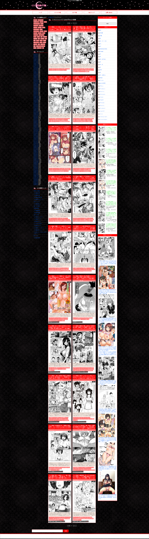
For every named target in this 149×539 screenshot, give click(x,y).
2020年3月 (35, 155)
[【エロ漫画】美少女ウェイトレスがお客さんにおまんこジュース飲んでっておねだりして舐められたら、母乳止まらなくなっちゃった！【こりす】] (60, 147)
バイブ (74, 219)
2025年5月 (35, 74)
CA (100, 43)
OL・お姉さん (103, 75)
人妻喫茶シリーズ (76, 322)
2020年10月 (36, 146)
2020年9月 (35, 147)
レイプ (35, 36)
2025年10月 (36, 67)
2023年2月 (35, 109)
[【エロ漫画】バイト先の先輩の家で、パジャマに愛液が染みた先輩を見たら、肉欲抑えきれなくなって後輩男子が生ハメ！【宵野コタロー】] (84, 97)
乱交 (41, 36)
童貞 (39, 44)
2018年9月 (35, 179)
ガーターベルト (52, 418)
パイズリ (35, 33)
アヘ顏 (42, 23)
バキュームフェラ (84, 369)
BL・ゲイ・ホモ (103, 41)
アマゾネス (102, 102)
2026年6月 (35, 56)
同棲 (61, 121)
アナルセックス (37, 23)
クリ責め (39, 27)
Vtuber (101, 77)
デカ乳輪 (62, 120)
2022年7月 (35, 118)
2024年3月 (35, 92)
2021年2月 (35, 141)
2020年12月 (36, 143)
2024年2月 (35, 93)
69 (49, 218)
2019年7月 (35, 166)
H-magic (101, 51)
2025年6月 (35, 72)
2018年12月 (36, 175)
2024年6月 (35, 88)
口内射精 (42, 38)
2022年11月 (36, 113)
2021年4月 (35, 138)
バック (45, 31)
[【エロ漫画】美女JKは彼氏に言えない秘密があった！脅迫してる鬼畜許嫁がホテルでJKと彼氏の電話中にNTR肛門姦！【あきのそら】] (106, 471)
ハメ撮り (51, 121)
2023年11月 (36, 97)
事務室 (50, 320)
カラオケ (85, 517)
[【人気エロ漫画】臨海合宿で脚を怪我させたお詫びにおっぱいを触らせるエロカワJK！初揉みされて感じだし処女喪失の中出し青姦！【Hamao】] (106, 266)
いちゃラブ (102, 111)
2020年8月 (35, 149)
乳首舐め (45, 36)
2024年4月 (35, 91)
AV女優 (101, 32)
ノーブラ (41, 31)
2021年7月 (35, 134)
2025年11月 (36, 66)
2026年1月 (35, 63)
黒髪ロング (39, 47)
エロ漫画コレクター (38, 217)
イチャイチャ (60, 118)
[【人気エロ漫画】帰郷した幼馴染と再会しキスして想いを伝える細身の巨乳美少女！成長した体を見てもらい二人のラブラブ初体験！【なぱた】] (106, 357)
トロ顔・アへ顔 (66, 68)
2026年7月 (35, 55)
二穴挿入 (75, 370)
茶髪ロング (43, 44)
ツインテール (87, 417)
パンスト (56, 319)
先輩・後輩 (75, 120)
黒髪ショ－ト (60, 520)
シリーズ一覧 (57, 12)
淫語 (86, 171)
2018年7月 (35, 182)
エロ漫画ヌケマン (38, 225)
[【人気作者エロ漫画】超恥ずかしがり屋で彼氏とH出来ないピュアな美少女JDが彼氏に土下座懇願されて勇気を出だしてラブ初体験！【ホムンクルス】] (106, 414)
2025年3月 (35, 76)
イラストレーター (103, 116)
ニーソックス (36, 31)
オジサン (81, 417)
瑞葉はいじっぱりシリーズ (78, 421)
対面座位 (64, 121)
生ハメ (41, 42)
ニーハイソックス (57, 169)
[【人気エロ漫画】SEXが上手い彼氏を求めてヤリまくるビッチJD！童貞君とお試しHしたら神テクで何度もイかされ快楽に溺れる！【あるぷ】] (106, 237)
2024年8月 (35, 85)
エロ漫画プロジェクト (39, 199)
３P (43, 47)
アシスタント (102, 88)
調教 (34, 46)
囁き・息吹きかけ (88, 120)
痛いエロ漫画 (37, 206)
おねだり (69, 168)
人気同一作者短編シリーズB (79, 372)
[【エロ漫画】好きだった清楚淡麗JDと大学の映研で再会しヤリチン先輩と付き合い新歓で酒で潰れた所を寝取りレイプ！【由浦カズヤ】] (106, 442)
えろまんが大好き (38, 223)
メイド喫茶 (91, 418)
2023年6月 (35, 104)
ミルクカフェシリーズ (53, 371)
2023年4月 (35, 106)
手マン (41, 40)
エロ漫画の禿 (37, 193)
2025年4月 (35, 75)
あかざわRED (102, 83)
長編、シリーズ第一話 (40, 46)
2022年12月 (36, 112)
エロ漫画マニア (37, 219)
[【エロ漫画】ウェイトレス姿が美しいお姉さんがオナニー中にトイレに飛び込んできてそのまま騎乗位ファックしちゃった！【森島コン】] (84, 147)
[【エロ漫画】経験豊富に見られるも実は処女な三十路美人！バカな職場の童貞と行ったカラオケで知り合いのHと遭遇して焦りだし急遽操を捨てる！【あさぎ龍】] (84, 496)
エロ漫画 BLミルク (38, 230)
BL (100, 38)
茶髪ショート (59, 320)
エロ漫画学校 (37, 210)
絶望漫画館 (36, 208)
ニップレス (75, 468)
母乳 (60, 171)
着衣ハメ (35, 44)
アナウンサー (102, 94)
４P (76, 218)
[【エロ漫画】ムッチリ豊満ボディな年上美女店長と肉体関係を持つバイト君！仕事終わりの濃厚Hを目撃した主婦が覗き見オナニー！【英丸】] (60, 297)
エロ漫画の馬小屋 (38, 197)
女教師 (58, 380)
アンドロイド (102, 108)
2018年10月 (36, 178)
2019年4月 (35, 170)
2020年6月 (35, 151)
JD (100, 56)
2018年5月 (35, 184)
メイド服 (83, 219)
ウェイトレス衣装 (59, 318)
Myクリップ (92, 12)
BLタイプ (36, 235)
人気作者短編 (81, 370)
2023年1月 (35, 110)
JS (100, 67)
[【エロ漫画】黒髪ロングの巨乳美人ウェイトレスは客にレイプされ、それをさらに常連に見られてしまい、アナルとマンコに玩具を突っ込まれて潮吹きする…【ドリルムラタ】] (84, 197)
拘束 (90, 270)
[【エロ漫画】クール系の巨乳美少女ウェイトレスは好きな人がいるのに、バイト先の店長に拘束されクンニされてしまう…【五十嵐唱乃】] (84, 247)
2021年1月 (35, 142)
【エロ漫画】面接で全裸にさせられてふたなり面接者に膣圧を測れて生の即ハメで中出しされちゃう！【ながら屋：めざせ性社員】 (111, 162)
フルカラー (36, 34)
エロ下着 (66, 318)
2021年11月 (36, 129)
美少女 (56, 131)
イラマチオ (41, 25)
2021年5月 (35, 137)
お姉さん (81, 131)
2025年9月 (35, 68)
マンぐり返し (41, 34)
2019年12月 (36, 159)
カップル (57, 467)
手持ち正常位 (67, 221)
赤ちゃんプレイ (81, 71)
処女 (39, 38)
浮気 (91, 318)
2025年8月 (35, 70)
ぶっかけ (41, 21)
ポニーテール (62, 367)
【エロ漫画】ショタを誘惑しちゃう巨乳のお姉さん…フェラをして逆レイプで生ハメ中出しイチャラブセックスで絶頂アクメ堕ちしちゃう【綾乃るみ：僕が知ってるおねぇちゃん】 (111, 174)
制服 (50, 171)
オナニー (35, 27)
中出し (38, 36)
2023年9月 (35, 100)
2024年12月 (36, 80)
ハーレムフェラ (87, 468)
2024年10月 (36, 83)
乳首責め (35, 38)
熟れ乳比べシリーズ (53, 322)
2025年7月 (35, 71)
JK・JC (101, 64)
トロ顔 (41, 29)
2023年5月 (35, 105)
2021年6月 (35, 136)
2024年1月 (35, 95)
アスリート (102, 91)
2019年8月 (35, 165)
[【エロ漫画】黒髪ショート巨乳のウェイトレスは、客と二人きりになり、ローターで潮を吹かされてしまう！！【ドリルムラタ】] (60, 247)
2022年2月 (35, 125)
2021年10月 (36, 130)
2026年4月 (35, 59)
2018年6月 (35, 183)
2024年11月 (36, 81)
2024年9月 (35, 84)
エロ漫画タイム (37, 221)
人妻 (56, 280)
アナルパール (81, 218)
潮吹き (82, 121)
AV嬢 (101, 35)
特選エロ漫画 (37, 190)
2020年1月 (35, 158)
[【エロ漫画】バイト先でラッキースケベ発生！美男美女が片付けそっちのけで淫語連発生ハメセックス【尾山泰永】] (60, 197)
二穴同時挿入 (76, 221)
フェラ (43, 33)
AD (100, 30)
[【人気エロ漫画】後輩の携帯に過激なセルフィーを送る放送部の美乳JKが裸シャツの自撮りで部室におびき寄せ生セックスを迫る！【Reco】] (106, 294)
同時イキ (81, 120)
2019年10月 (36, 162)
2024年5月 (35, 89)
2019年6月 (35, 167)
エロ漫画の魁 (37, 195)
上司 (66, 319)
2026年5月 (35, 58)
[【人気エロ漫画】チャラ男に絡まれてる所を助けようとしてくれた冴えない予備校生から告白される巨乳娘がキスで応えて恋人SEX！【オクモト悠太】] (106, 323)
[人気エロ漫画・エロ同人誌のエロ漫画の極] (39, 2)
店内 (86, 318)
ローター (55, 269)
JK (73, 380)
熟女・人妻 (83, 31)
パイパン (39, 33)
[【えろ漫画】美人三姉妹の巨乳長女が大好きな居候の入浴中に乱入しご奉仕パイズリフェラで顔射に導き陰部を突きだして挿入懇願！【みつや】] (60, 347)
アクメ (45, 21)
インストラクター (103, 119)
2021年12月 (36, 128)
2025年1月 (35, 79)
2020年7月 (35, 150)
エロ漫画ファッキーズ (39, 227)
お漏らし (87, 218)
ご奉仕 (84, 68)
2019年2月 (35, 172)
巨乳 (46, 38)
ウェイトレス (51, 31)
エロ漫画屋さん (37, 204)
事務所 (67, 420)
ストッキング (65, 418)
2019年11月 (36, 161)
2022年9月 (35, 116)
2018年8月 (35, 180)
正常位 (44, 40)
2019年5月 (35, 168)
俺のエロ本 (36, 214)
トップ (40, 12)
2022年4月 (35, 122)
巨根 (34, 40)
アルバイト (102, 105)
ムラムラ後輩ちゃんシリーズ (55, 471)
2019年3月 (35, 171)
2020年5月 (35, 153)
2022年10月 (36, 114)
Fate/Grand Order (103, 48)
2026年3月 (35, 60)
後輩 (60, 468)
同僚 (87, 518)
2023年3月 (35, 108)
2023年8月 (35, 101)
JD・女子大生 (103, 59)
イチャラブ (36, 25)
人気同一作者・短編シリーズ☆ (79, 521)
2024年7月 (35, 87)
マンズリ (67, 367)
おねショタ (87, 168)
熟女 (82, 280)
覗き (63, 320)
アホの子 (101, 99)
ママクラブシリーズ (53, 421)
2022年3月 (35, 124)
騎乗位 (35, 47)
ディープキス (36, 29)
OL (100, 72)
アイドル (101, 80)
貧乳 (56, 520)
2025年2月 (35, 77)
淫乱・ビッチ (36, 42)
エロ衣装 (91, 367)
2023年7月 (35, 103)
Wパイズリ (54, 417)
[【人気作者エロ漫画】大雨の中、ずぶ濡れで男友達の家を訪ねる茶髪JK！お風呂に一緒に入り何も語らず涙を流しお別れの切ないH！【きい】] (106, 385)
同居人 (50, 369)
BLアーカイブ (37, 201)
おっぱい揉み (52, 120)
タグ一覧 (74, 12)
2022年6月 (35, 120)
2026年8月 (35, 54)
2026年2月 (35, 62)
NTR (101, 69)
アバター (101, 97)
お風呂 (57, 120)
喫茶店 (79, 318)
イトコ (101, 113)
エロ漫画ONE (37, 237)
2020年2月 (35, 157)
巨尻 (85, 270)
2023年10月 (36, 99)
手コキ (37, 40)
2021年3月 (35, 139)
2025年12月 (36, 64)
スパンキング (76, 269)
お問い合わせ (109, 12)
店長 (58, 280)
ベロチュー (56, 121)
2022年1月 (35, 126)
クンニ (43, 27)
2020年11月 (36, 145)
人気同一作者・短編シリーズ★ (55, 521)
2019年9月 (35, 163)
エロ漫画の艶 (37, 212)
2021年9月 (35, 132)
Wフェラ (59, 417)
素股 (77, 319)
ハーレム (51, 420)
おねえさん (57, 330)
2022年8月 (35, 117)
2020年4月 (35, 154)
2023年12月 (36, 96)
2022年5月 (35, 121)
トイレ (74, 169)
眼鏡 (74, 319)
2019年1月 (35, 174)
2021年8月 (35, 133)
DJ (100, 46)
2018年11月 (36, 176)
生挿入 (44, 42)
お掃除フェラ (36, 21)
